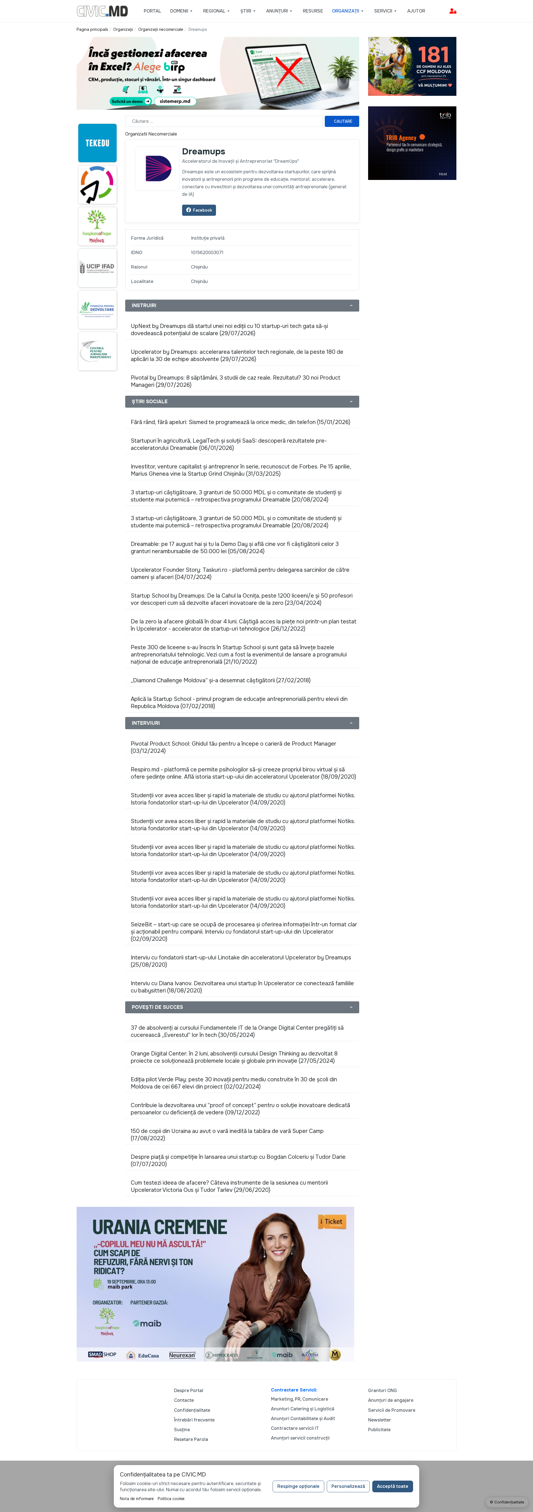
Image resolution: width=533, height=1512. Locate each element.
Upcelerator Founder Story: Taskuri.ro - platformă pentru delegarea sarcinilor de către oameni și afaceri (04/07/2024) (240, 573)
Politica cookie (171, 1498)
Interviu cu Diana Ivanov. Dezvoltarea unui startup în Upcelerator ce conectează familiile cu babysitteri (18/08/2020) (242, 987)
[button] (182, 11)
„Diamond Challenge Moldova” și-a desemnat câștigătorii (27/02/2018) (221, 680)
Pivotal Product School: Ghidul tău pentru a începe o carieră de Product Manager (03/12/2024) (233, 747)
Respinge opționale (298, 1486)
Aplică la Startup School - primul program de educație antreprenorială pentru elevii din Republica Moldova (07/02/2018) (239, 703)
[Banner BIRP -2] (218, 73)
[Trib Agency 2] (412, 143)
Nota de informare (137, 1498)
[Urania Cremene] (215, 1284)
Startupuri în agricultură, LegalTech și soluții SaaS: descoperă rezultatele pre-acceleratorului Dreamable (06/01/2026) (229, 444)
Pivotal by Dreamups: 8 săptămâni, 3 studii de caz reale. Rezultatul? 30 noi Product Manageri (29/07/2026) (235, 381)
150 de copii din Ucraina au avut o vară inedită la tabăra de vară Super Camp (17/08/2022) (227, 1135)
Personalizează (348, 1486)
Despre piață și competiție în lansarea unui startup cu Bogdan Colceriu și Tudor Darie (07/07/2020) (238, 1161)
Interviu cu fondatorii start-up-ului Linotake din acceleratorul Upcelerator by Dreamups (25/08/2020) (241, 961)
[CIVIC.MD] (102, 11)
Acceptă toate (392, 1486)
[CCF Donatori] (412, 66)
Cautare (343, 121)
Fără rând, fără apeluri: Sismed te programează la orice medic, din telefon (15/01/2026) (240, 422)
